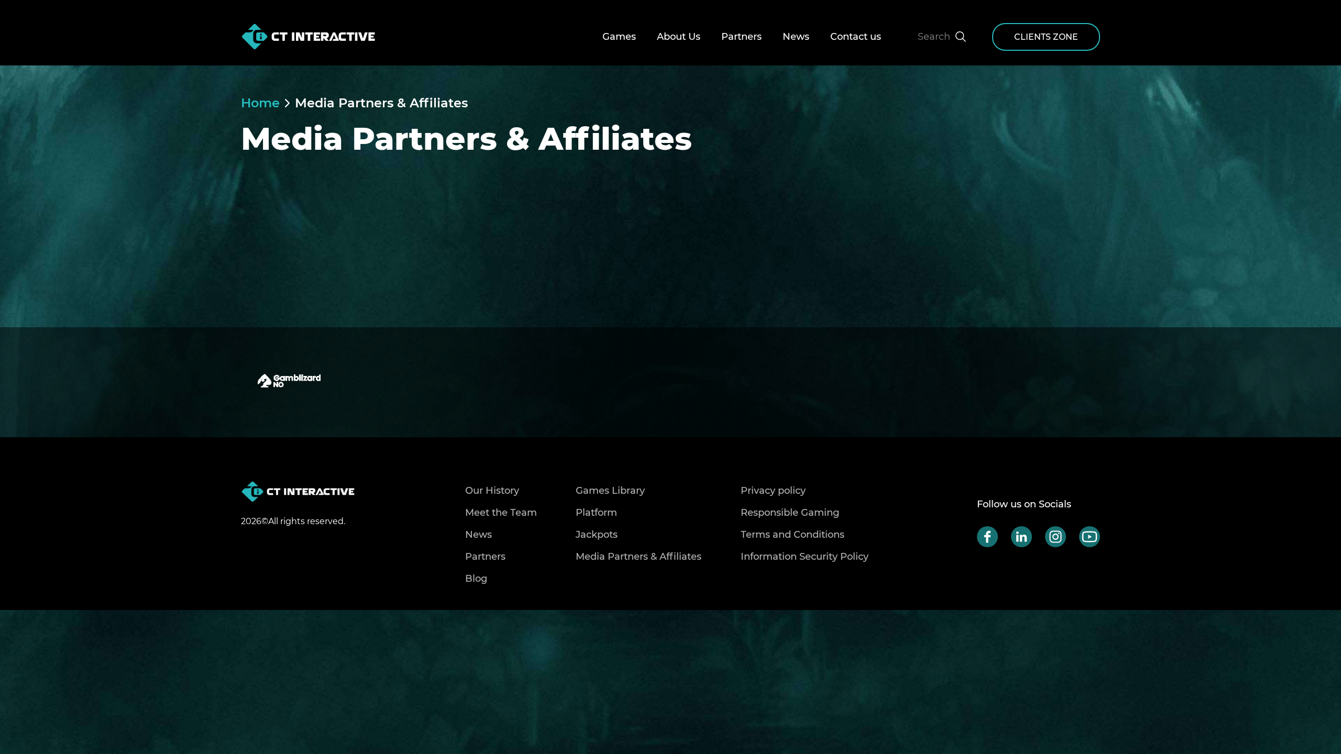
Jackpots (597, 534)
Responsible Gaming (790, 512)
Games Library (610, 490)
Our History (492, 490)
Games (619, 36)
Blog (476, 578)
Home (260, 103)
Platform (596, 512)
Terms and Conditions (792, 534)
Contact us (855, 36)
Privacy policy (773, 490)
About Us (678, 36)
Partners (741, 36)
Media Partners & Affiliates (381, 103)
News (796, 36)
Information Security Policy (805, 556)
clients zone (1046, 37)
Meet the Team (501, 512)
